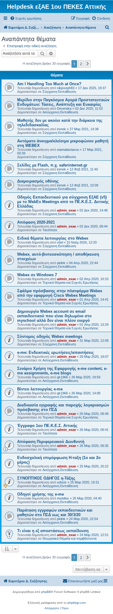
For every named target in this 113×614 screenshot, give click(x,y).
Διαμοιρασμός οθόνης (38, 181)
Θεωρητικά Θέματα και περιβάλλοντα (69, 538)
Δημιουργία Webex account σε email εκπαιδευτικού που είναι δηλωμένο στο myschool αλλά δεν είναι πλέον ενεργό (54, 316)
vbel (60, 242)
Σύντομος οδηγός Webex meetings (49, 336)
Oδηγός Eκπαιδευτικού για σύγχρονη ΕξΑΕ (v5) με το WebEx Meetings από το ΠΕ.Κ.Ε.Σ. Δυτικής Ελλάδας (63, 201)
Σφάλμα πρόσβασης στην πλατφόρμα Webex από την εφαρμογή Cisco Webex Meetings (59, 293)
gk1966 (62, 377)
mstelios (63, 498)
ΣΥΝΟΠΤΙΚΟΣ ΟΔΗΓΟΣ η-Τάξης (46, 478)
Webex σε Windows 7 (37, 275)
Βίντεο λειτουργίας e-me (40, 389)
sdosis (62, 482)
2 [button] (81, 63)
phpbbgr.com (76, 602)
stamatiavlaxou (68, 149)
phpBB (46, 591)
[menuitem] (26, 18)
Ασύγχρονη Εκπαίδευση (60, 112)
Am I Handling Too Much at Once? (49, 84)
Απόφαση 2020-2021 (36, 222)
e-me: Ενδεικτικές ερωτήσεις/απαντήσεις (55, 352)
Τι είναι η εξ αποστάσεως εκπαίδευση (53, 530)
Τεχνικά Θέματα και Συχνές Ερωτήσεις (70, 282)
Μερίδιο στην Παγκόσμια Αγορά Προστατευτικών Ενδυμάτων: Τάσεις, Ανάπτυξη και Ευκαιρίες (63, 102)
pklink (61, 263)
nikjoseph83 (65, 88)
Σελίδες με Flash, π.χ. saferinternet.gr (52, 165)
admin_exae (66, 210)
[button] (88, 63)
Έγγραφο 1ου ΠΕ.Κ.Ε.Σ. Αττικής (47, 425)
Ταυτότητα (49, 230)
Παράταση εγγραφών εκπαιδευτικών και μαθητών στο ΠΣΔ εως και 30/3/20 (55, 512)
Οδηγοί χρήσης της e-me (40, 494)
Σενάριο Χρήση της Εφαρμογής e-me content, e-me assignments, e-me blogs (62, 370)
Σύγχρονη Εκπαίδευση (59, 91)
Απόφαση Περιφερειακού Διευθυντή (50, 441)
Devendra (64, 108)
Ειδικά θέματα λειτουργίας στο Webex (52, 238)
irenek (61, 129)
